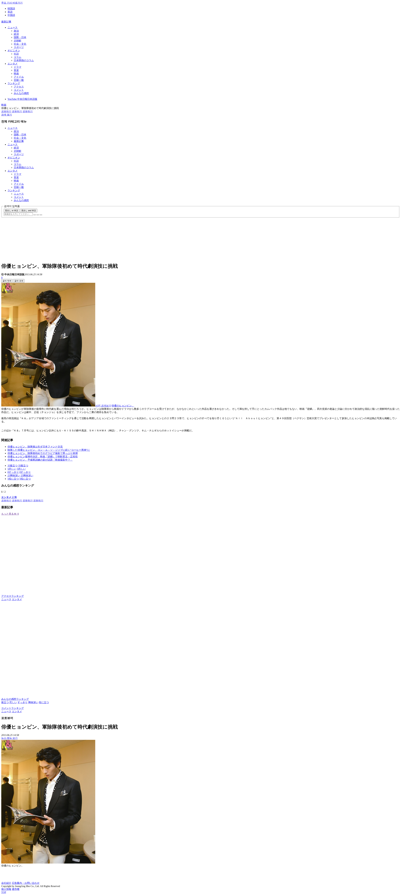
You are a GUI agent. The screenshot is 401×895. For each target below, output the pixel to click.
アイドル (19, 76)
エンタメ (13, 63)
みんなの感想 (21, 93)
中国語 (11, 15)
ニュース (13, 27)
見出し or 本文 (11, 210)
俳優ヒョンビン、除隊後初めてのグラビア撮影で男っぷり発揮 (43, 453)
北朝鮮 (17, 40)
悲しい (13, 702)
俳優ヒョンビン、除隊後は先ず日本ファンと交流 (35, 446)
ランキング (14, 83)
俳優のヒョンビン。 (123, 405)
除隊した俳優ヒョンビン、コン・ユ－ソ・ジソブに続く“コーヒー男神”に (49, 450)
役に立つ (44, 702)
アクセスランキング (12, 596)
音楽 (16, 70)
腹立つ (5, 702)
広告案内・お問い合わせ (25, 883)
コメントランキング (12, 708)
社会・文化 (20, 44)
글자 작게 (7, 281)
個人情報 (6, 889)
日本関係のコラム (24, 60)
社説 (16, 53)
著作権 (15, 889)
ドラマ (17, 67)
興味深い (33, 702)
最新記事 (6, 21)
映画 (16, 73)
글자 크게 (18, 281)
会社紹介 (6, 883)
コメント (19, 90)
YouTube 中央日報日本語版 (22, 99)
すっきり (23, 702)
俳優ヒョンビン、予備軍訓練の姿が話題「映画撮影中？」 (40, 459)
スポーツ (19, 47)
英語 (10, 11)
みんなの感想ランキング (15, 699)
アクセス (19, 86)
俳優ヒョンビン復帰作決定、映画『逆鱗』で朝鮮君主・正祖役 (43, 456)
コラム (17, 57)
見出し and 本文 (28, 210)
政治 (16, 30)
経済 (16, 34)
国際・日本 (20, 37)
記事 (9, 497)
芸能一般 (19, 80)
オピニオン (14, 50)
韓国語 (11, 8)
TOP (3, 892)
